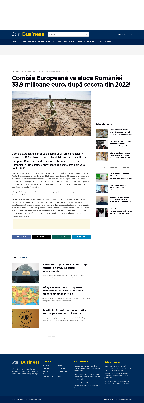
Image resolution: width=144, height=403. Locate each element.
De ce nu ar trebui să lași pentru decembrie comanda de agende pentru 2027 (120, 143)
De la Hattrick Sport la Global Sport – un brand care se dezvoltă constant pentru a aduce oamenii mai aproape (121, 176)
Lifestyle (81, 42)
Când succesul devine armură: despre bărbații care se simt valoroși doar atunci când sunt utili (121, 132)
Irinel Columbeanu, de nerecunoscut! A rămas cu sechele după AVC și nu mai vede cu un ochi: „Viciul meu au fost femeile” (121, 211)
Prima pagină (16, 71)
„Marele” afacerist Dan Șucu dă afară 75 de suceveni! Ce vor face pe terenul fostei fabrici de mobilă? (120, 199)
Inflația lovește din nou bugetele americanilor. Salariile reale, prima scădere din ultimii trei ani (62, 290)
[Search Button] (87, 34)
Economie (32, 42)
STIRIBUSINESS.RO (22, 399)
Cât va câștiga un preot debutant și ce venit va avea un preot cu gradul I (120, 155)
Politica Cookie (108, 399)
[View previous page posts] (49, 335)
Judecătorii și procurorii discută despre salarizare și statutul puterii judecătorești (65, 268)
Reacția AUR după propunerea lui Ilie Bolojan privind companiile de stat (64, 312)
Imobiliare (57, 42)
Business (22, 42)
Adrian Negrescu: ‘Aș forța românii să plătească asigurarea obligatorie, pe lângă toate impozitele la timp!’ (120, 187)
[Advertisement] (63, 15)
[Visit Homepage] (28, 34)
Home (14, 42)
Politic (99, 42)
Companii (90, 42)
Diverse (108, 42)
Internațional (69, 42)
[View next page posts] (53, 335)
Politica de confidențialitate (124, 399)
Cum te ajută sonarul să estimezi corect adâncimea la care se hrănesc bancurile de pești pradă (87, 377)
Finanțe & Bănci (44, 42)
